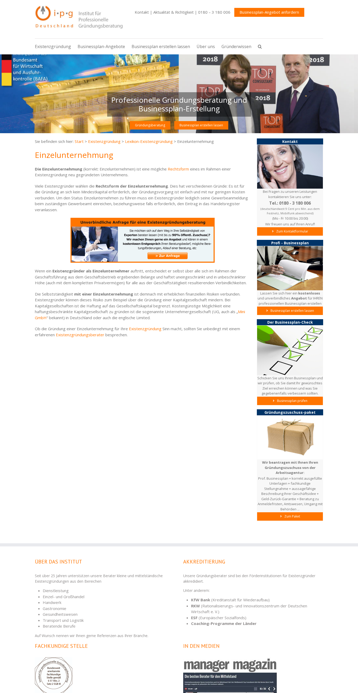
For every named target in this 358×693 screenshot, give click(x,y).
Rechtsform (178, 169)
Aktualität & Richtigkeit (173, 12)
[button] (263, 46)
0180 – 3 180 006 (214, 12)
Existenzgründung (145, 328)
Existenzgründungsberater (80, 334)
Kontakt (142, 12)
